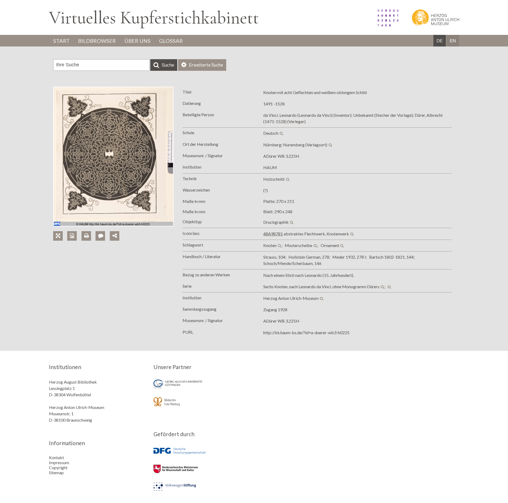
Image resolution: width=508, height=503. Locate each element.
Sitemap (56, 472)
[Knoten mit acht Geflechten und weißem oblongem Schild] (113, 224)
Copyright (58, 467)
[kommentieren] (100, 236)
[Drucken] (88, 229)
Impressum (59, 462)
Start (61, 41)
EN (453, 40)
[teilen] (114, 236)
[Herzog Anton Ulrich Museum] (429, 24)
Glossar (171, 41)
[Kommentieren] (103, 229)
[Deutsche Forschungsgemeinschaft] (201, 455)
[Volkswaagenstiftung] (201, 490)
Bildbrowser (97, 41)
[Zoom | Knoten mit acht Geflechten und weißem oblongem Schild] (60, 229)
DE (440, 40)
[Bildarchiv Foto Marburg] (201, 405)
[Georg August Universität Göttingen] (201, 388)
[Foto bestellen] (74, 229)
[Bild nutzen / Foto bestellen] (72, 236)
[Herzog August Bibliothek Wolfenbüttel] (382, 24)
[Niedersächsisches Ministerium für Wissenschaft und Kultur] (201, 472)
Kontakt (56, 457)
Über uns (137, 41)
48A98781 (273, 233)
